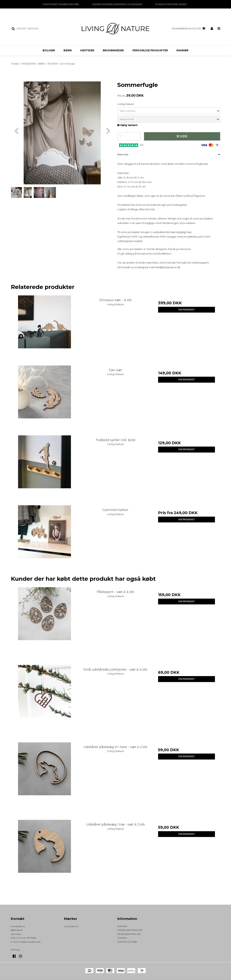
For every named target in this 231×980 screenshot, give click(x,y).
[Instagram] (22, 956)
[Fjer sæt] (44, 399)
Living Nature (71, 926)
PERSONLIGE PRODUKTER (150, 50)
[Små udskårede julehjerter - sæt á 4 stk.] (44, 698)
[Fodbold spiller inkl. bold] (44, 469)
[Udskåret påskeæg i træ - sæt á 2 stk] (44, 853)
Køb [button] (183, 136)
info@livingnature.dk (167, 267)
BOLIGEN (49, 50)
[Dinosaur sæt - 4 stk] (44, 329)
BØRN (68, 50)
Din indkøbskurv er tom (186, 28)
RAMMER (182, 50)
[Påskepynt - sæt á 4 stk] (44, 621)
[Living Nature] (115, 28)
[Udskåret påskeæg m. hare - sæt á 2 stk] (44, 776)
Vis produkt (186, 309)
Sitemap (15, 949)
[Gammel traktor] (44, 539)
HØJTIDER (87, 50)
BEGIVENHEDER (113, 50)
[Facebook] (15, 956)
